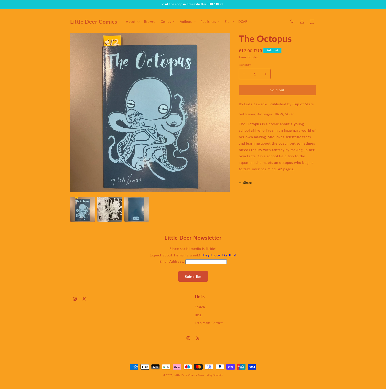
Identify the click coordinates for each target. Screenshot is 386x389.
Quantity (245, 65)
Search (200, 307)
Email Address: (172, 261)
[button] (132, 21)
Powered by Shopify (210, 375)
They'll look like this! (218, 255)
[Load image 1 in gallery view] (82, 209)
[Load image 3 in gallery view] (136, 209)
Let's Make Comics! (209, 323)
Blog (198, 315)
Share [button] (247, 183)
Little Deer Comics (185, 375)
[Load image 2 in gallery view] (109, 209)
